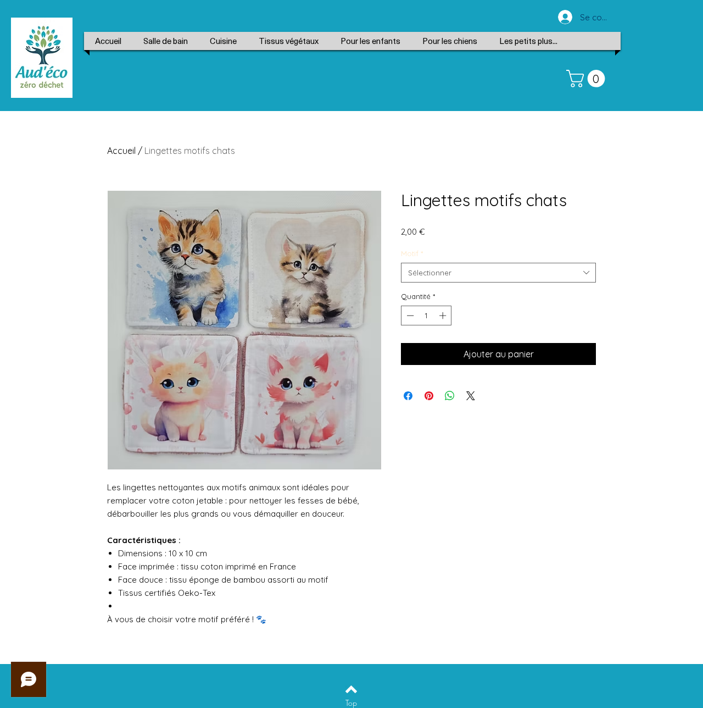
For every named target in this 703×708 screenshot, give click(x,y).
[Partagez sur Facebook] (408, 395)
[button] (587, 78)
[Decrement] (409, 315)
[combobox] (498, 273)
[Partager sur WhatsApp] (449, 395)
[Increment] (443, 315)
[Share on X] (470, 395)
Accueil (121, 150)
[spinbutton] (426, 315)
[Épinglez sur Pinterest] (429, 395)
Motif (412, 253)
